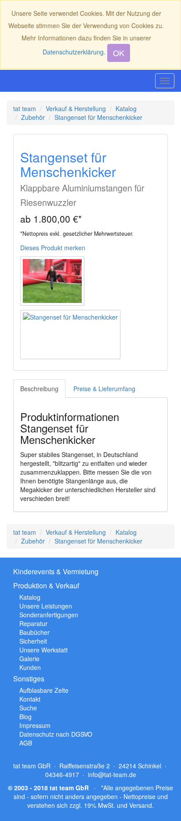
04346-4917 (62, 774)
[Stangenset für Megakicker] (52, 281)
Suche (28, 707)
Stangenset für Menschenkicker (98, 117)
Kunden (30, 667)
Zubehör (33, 117)
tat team (24, 108)
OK (118, 52)
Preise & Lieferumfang (104, 388)
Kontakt (29, 699)
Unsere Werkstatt (43, 649)
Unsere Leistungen (45, 605)
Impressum (35, 725)
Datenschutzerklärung (73, 51)
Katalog (126, 108)
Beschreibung (39, 388)
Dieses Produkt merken (52, 247)
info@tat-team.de (112, 774)
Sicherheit (33, 641)
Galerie (29, 658)
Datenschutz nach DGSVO (55, 734)
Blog (25, 716)
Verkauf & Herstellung (76, 108)
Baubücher (34, 632)
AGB (25, 742)
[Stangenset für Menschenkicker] (70, 334)
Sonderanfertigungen (48, 614)
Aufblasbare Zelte (44, 690)
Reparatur (33, 623)
